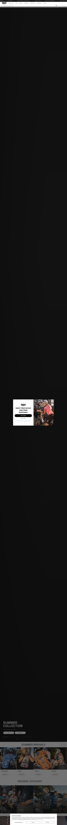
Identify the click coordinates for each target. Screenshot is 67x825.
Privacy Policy (40, 819)
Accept (33, 822)
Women (20, 3)
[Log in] (59, 5)
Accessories (32, 3)
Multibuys (26, 3)
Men (16, 3)
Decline (47, 822)
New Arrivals (11, 3)
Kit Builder (39, 3)
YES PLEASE (23, 415)
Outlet (44, 3)
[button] (65, 5)
